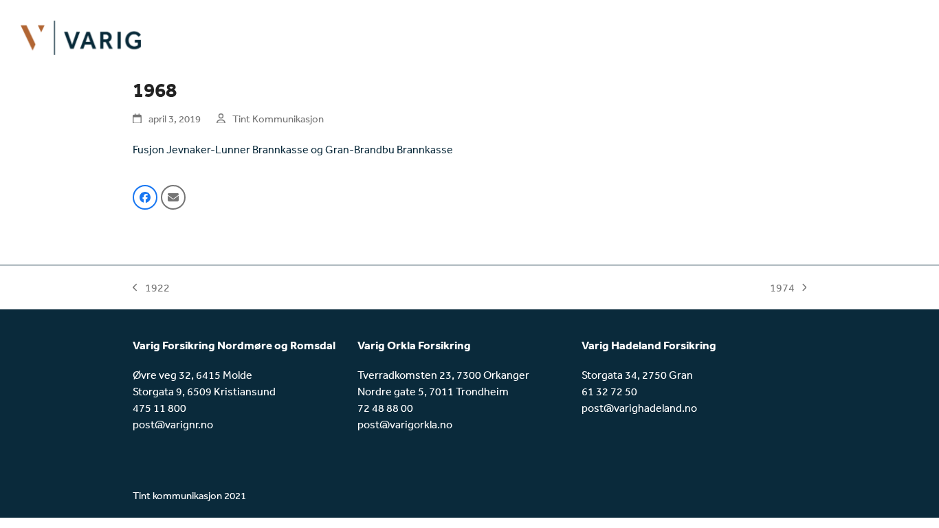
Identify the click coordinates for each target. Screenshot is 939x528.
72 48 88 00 (385, 408)
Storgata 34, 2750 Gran (637, 375)
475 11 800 (159, 408)
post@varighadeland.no (639, 408)
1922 (151, 288)
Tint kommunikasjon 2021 (189, 495)
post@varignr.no (173, 424)
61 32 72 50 (609, 391)
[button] (145, 197)
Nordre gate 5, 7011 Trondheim (433, 391)
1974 (782, 288)
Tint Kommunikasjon (278, 118)
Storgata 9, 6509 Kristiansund (204, 391)
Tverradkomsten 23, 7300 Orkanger (443, 375)
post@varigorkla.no (404, 424)
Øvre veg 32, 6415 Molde (192, 375)
